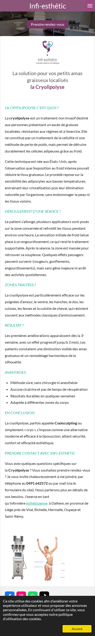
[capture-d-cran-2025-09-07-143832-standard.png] (50, 558)
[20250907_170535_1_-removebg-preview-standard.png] (18, 558)
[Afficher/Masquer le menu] (90, 5)
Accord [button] (77, 629)
